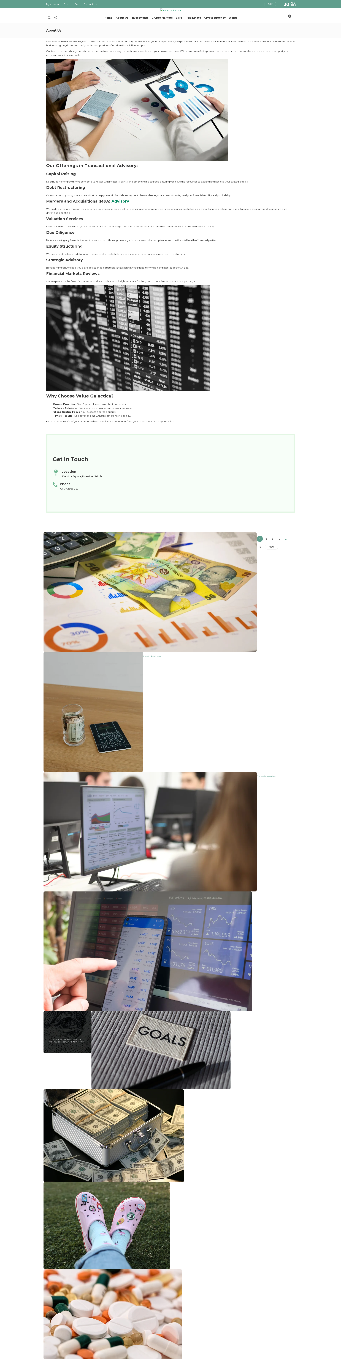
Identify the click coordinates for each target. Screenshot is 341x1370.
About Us (122, 17)
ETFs (179, 17)
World (233, 17)
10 (259, 546)
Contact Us (90, 4)
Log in (270, 4)
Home (108, 17)
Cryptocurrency (215, 17)
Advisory (120, 201)
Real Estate (193, 17)
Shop (67, 4)
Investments (139, 17)
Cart (76, 4)
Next (272, 547)
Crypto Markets (162, 17)
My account (53, 4)
